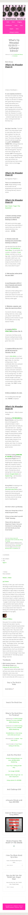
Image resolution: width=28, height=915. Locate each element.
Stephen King (8, 476)
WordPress (17, 907)
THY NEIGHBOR (16, 418)
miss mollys (18, 545)
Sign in (4, 562)
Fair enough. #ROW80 (14, 771)
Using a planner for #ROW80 (14, 780)
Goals (14, 538)
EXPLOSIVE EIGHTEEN (11, 489)
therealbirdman (10, 733)
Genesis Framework (10, 907)
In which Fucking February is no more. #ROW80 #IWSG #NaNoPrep (14, 720)
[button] (14, 572)
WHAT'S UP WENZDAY (13, 548)
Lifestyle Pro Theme (17, 905)
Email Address (9, 689)
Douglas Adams (14, 474)
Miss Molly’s (13, 356)
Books (11, 538)
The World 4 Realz (14, 12)
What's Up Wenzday (15, 539)
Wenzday (7, 548)
